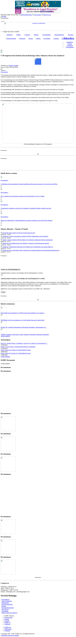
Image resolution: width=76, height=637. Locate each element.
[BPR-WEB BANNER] (38, 6)
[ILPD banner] (38, 13)
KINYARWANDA (26, 15)
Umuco (70, 44)
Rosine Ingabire (13, 65)
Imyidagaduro (46, 35)
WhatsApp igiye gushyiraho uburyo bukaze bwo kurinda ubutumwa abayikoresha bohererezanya (31, 250)
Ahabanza (9, 35)
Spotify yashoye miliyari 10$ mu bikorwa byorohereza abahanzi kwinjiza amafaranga (28, 240)
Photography (5, 603)
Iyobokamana (70, 47)
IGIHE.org (7, 627)
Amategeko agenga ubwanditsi (10, 635)
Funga (3, 292)
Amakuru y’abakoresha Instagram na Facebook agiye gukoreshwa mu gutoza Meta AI (28, 247)
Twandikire (5, 611)
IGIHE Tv (7, 622)
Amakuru (56, 38)
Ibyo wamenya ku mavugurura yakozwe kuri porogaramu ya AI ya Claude (22, 196)
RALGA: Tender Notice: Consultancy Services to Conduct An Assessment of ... (24, 343)
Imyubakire (47, 38)
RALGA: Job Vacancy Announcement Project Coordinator (18, 346)
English (6, 619)
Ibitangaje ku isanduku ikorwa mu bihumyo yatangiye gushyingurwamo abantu (26, 243)
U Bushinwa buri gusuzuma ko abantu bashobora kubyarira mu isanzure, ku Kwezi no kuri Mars (29, 184)
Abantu (30, 38)
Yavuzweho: (4, 72)
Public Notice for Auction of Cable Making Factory (16, 350)
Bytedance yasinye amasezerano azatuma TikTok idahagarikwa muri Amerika (25, 236)
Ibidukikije (70, 42)
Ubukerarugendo (11, 38)
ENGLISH (37, 15)
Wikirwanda (8, 629)
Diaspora (70, 35)
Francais (6, 621)
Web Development (7, 604)
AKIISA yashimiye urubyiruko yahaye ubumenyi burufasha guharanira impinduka (25, 334)
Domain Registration (8, 608)
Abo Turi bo (5, 609)
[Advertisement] (38, 165)
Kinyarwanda (8, 617)
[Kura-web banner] (38, 26)
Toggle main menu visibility (11, 31)
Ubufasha (7, 630)
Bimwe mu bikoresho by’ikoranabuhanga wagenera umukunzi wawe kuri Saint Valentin (26, 220)
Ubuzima (27, 35)
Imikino (36, 35)
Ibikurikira (68, 38)
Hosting (4, 606)
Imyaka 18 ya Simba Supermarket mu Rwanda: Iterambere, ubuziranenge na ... (24, 327)
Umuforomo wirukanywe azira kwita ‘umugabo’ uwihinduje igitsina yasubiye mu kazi (26, 208)
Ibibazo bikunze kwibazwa (9, 612)
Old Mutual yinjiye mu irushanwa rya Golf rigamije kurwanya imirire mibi (22, 320)
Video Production (7, 601)
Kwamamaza (5, 599)
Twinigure (70, 45)
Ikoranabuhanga (59, 35)
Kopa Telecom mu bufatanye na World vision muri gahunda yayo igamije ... (23, 313)
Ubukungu (22, 38)
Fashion (38, 38)
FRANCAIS (47, 15)
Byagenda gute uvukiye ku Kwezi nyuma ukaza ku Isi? (19, 233)
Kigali (2, 20)
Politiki (18, 35)
